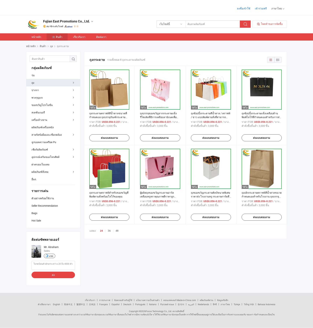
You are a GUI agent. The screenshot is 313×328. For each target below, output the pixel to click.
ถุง (33, 82)
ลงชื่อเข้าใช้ (243, 8)
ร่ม (33, 75)
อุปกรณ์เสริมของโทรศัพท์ (45, 157)
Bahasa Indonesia (266, 304)
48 (117, 230)
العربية (191, 304)
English (56, 304)
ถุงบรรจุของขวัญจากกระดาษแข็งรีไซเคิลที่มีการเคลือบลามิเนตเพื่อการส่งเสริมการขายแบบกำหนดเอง (159, 117)
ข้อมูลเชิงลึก (222, 300)
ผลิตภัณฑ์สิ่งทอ (40, 172)
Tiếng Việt (249, 304)
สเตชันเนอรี (38, 112)
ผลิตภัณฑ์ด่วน (206, 300)
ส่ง (53, 275)
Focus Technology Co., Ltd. (159, 311)
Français (103, 304)
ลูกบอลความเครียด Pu (44, 142)
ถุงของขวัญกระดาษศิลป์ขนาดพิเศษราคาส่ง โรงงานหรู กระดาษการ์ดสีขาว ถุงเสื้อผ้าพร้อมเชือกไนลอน (210, 196)
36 (109, 230)
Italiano (152, 304)
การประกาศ (104, 300)
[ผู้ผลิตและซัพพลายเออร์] (49, 7)
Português (140, 304)
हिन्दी (215, 304)
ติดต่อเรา (101, 37)
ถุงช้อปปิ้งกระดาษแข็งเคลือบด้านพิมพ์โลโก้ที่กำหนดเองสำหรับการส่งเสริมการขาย (261, 117)
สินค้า (59, 37)
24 (101, 230)
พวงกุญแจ (37, 97)
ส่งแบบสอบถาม (109, 137)
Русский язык (167, 304)
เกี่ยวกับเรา (79, 37)
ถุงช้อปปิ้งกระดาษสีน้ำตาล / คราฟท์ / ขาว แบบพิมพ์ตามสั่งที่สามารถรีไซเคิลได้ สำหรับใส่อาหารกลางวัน (210, 117)
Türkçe (237, 304)
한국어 (181, 304)
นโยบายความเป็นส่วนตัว (148, 300)
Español (116, 304)
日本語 (92, 304)
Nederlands (203, 304)
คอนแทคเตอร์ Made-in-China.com (179, 300)
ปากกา (35, 90)
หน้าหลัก (36, 37)
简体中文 (68, 304)
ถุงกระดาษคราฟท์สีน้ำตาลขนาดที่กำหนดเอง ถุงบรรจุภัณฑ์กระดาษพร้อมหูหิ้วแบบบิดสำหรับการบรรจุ (108, 117)
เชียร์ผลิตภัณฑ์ (40, 149)
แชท (51, 255)
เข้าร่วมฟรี (261, 8)
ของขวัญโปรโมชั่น (42, 105)
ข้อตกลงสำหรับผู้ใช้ (123, 300)
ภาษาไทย (225, 304)
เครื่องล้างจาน (39, 120)
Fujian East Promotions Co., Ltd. (66, 21)
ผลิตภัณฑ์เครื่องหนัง (43, 127)
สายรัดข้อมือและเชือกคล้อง (47, 134)
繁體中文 (80, 304)
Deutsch (127, 304)
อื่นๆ (34, 179)
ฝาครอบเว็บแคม (40, 164)
